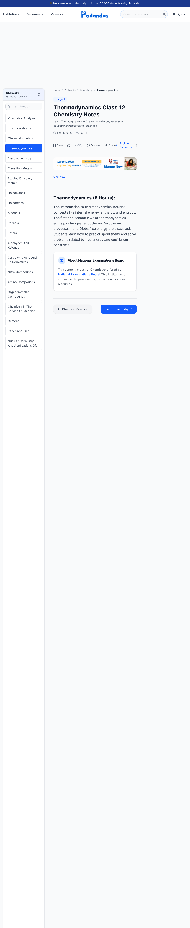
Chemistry (86, 90)
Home (56, 90)
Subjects (70, 90)
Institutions (11, 14)
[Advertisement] (95, 57)
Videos (56, 14)
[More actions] (136, 145)
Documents (35, 14)
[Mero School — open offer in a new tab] (95, 163)
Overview (59, 176)
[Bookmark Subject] (38, 94)
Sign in (181, 14)
